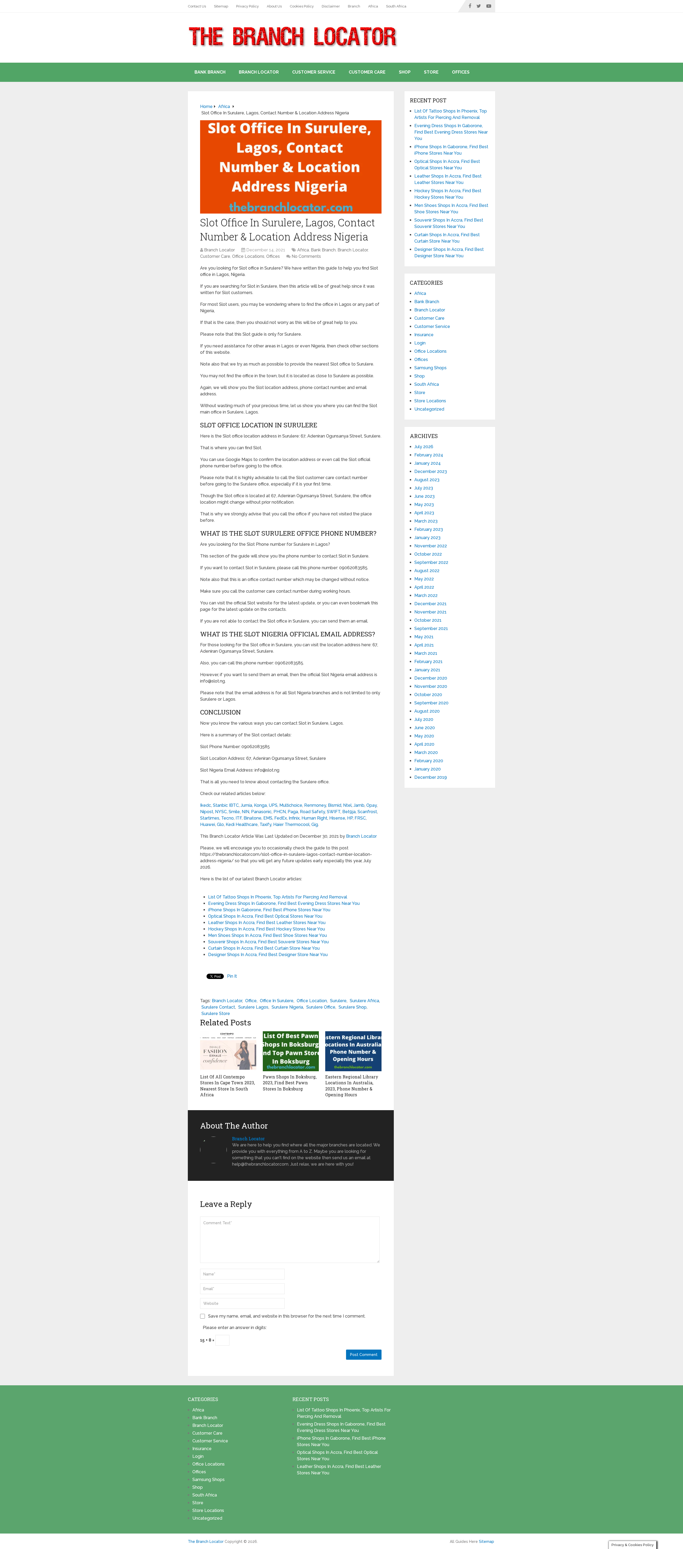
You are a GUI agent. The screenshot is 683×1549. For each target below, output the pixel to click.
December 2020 (430, 678)
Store (431, 72)
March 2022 (426, 595)
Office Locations (248, 256)
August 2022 (426, 570)
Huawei (207, 824)
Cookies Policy (302, 6)
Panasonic (261, 811)
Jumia (246, 805)
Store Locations (430, 400)
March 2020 (426, 752)
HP (350, 818)
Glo (220, 824)
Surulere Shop (353, 1007)
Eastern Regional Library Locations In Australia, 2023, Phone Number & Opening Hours (351, 1085)
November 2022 (430, 545)
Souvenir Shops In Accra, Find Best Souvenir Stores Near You (268, 941)
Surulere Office (320, 1007)
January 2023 (427, 537)
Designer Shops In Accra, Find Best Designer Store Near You (268, 954)
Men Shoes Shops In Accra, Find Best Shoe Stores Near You (267, 935)
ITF (239, 818)
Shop (405, 72)
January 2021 (427, 669)
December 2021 (430, 603)
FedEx (280, 818)
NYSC (221, 811)
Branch (354, 6)
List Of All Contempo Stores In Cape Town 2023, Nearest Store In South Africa (227, 1085)
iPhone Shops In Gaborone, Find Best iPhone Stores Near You (269, 909)
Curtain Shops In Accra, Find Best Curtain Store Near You (264, 948)
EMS (267, 818)
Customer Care (367, 72)
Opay (371, 805)
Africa (373, 6)
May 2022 (424, 578)
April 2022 (424, 587)
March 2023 (426, 521)
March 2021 (425, 653)
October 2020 (428, 694)
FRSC (360, 818)
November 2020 (430, 686)
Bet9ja (349, 811)
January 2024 (427, 463)
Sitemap (221, 6)
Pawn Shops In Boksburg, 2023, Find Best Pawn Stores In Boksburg (289, 1082)
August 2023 (426, 479)
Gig (314, 824)
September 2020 (431, 702)
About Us (274, 6)
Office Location (312, 1000)
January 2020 (427, 769)
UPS (273, 805)
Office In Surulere (276, 1000)
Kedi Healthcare (242, 824)
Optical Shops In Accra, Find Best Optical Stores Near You (265, 916)
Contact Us (197, 6)
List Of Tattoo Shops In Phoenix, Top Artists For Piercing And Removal (277, 897)
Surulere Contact (218, 1007)
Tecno (227, 818)
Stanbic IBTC (226, 805)
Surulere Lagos (253, 1007)
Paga (293, 811)
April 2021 (424, 645)
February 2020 (428, 760)
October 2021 (428, 620)
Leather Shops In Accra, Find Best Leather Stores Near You (266, 922)
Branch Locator (259, 72)
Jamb (359, 805)
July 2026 (423, 446)
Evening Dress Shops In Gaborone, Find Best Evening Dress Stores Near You (284, 903)
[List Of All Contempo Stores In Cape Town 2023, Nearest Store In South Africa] (228, 1051)
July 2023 (423, 488)
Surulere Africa (364, 1000)
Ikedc (205, 805)
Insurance (424, 334)
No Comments (306, 256)
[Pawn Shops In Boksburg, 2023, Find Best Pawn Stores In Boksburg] (291, 1051)
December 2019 (430, 777)
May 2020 (424, 736)
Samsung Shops (430, 367)
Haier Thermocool (291, 824)
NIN (245, 811)
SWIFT (333, 811)
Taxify (265, 824)
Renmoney (315, 805)
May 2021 (424, 636)
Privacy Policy (247, 6)
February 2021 (428, 661)
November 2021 (430, 612)
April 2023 (424, 512)
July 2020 (423, 719)
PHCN (279, 811)
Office (251, 1000)
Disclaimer (331, 6)
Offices (461, 72)
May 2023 (424, 504)
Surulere (338, 1000)
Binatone (252, 818)
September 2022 (431, 562)
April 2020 (424, 744)
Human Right (314, 818)
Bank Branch (209, 72)
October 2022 (428, 554)
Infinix (294, 818)
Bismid (334, 805)
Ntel (347, 805)
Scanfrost (367, 811)
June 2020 (424, 727)
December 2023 (430, 471)
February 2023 (428, 529)
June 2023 (424, 496)
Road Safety (312, 811)
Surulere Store (215, 1013)
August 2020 (427, 711)
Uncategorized (429, 409)
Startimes (209, 818)
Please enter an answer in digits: (235, 1327)
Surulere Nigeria (287, 1007)
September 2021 (431, 628)
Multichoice (290, 805)
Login (420, 343)
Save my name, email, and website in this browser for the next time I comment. (287, 1316)
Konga (260, 805)
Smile (234, 811)
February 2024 (428, 455)
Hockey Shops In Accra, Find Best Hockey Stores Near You (266, 929)
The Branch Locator (206, 1541)
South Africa (396, 6)
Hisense (337, 818)
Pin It (232, 976)
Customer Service (313, 72)
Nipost (206, 811)
